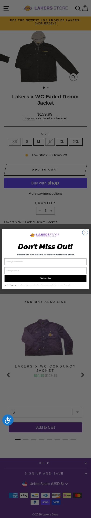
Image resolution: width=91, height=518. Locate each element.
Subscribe (45, 278)
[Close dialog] (85, 232)
